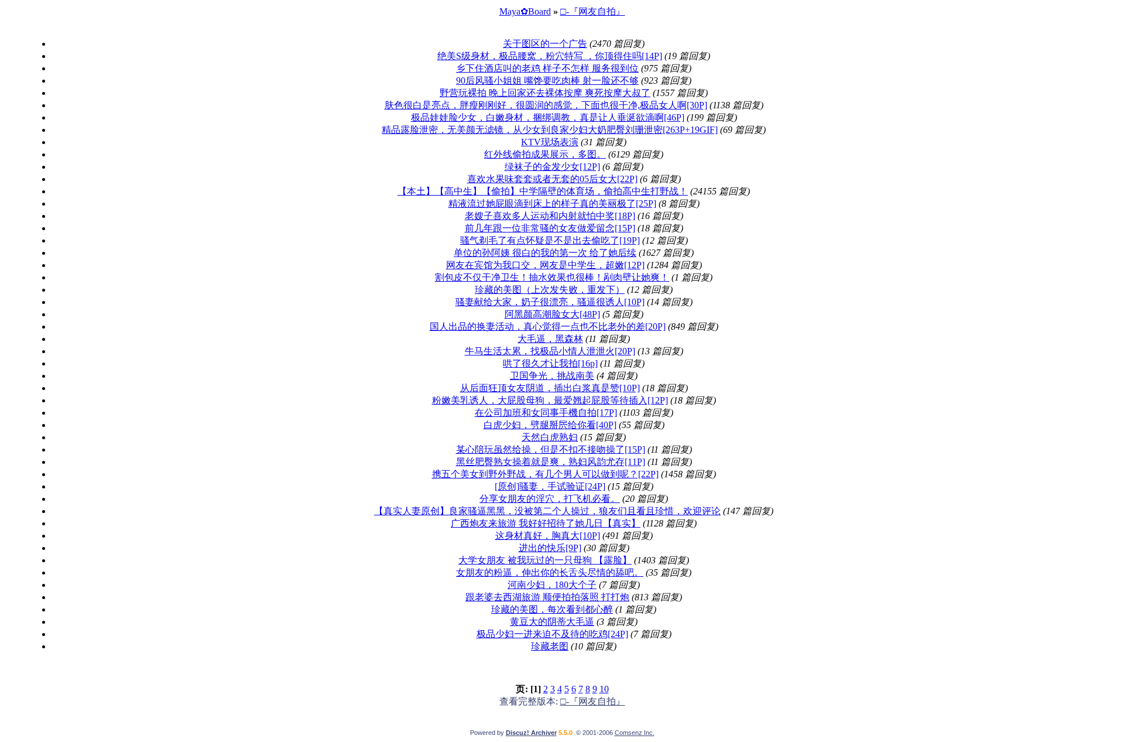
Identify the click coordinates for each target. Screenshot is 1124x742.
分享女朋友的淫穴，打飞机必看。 (549, 499)
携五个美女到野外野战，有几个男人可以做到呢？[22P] (545, 474)
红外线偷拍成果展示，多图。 (545, 154)
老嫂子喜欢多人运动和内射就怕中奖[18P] (550, 216)
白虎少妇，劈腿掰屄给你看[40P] (550, 425)
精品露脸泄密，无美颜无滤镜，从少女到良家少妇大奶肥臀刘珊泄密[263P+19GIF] (550, 130)
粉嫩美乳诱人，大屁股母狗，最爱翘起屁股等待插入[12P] (550, 400)
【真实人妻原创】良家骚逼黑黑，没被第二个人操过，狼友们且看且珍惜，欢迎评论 (547, 511)
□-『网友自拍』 (592, 11)
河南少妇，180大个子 (552, 585)
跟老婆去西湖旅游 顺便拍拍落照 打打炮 (547, 597)
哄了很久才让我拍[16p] (550, 363)
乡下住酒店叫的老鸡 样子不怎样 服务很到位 (547, 68)
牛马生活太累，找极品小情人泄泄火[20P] (550, 351)
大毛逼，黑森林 (550, 339)
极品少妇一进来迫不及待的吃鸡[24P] (552, 634)
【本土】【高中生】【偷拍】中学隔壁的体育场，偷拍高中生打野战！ (542, 191)
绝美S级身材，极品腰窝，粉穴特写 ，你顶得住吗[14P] (549, 56)
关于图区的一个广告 (545, 44)
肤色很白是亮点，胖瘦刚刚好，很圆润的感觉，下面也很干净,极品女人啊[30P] (546, 105)
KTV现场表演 (549, 142)
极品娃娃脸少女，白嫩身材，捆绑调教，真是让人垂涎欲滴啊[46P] (547, 117)
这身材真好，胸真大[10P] (547, 536)
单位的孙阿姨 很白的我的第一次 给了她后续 (545, 253)
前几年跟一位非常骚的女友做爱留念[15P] (550, 228)
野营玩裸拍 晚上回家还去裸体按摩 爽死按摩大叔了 (545, 93)
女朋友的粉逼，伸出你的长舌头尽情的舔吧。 (549, 572)
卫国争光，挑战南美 (552, 376)
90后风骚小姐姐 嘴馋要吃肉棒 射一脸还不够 (547, 81)
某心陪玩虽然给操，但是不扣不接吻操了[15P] (550, 449)
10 (604, 689)
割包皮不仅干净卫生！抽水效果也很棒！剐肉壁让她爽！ (552, 277)
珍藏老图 (549, 646)
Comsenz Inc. (634, 732)
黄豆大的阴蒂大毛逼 (552, 622)
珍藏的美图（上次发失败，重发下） (550, 290)
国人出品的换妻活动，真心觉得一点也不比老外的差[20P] (548, 326)
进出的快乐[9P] (550, 548)
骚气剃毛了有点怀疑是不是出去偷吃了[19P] (550, 240)
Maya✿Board (525, 11)
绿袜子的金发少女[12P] (552, 167)
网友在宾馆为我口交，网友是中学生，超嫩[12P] (545, 265)
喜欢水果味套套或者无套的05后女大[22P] (552, 179)
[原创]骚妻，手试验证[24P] (550, 486)
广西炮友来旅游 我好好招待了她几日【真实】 (545, 523)
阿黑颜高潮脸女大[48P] (552, 314)
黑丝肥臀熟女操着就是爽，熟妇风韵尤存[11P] (550, 462)
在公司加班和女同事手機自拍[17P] (546, 413)
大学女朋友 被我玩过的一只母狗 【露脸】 (545, 560)
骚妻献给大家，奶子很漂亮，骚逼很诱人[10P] (550, 302)
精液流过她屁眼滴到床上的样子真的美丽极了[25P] (552, 203)
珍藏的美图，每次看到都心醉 (552, 609)
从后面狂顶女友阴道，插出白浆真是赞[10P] (550, 388)
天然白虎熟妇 (550, 437)
